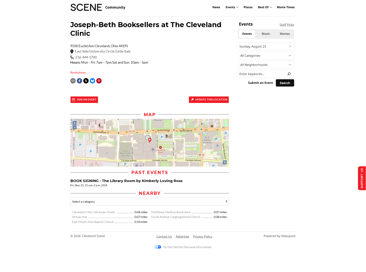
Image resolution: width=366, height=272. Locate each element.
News (216, 7)
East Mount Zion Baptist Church (93, 221)
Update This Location (211, 99)
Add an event (86, 99)
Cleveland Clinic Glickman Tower (94, 212)
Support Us (361, 178)
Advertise (182, 236)
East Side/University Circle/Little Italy (103, 51)
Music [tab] (266, 34)
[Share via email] (73, 80)
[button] (99, 80)
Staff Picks (287, 25)
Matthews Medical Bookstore (171, 212)
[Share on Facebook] (79, 80)
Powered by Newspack (280, 236)
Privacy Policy (202, 236)
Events (230, 7)
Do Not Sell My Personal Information (187, 247)
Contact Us (164, 236)
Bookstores (78, 72)
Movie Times (286, 7)
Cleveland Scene (93, 236)
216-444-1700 (86, 57)
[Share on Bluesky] (92, 80)
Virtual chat (80, 217)
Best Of (263, 7)
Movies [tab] (285, 34)
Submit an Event (260, 83)
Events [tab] (247, 34)
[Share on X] (86, 80)
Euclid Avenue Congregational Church (176, 217)
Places (248, 7)
